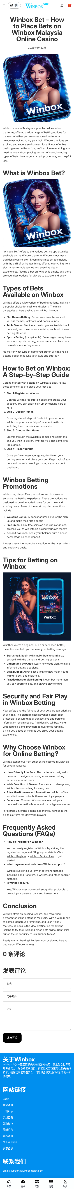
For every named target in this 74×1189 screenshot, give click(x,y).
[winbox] (37, 606)
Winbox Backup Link (42, 856)
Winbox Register (16, 856)
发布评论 (12, 1037)
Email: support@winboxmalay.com (23, 1170)
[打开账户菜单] (62, 5)
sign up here (57, 940)
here (60, 403)
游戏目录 (8, 1117)
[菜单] (4, 5)
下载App (8, 1111)
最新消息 (8, 1129)
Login (6, 1098)
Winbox (38, 173)
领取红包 (8, 1123)
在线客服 (8, 1135)
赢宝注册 (8, 1105)
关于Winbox (10, 1141)
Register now (38, 940)
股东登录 (8, 1148)
